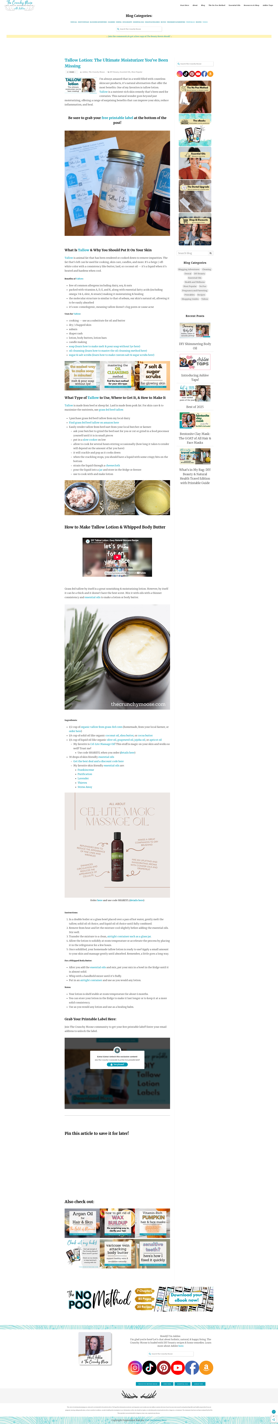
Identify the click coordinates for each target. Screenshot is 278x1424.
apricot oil (155, 739)
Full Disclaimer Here (156, 1420)
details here (127, 752)
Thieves (82, 782)
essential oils (92, 597)
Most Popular (136, 72)
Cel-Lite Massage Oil (102, 744)
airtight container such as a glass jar (129, 936)
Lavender (83, 778)
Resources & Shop (251, 5)
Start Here (184, 5)
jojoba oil (139, 739)
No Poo (202, 286)
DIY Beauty (114, 72)
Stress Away (85, 787)
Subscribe (167, 1384)
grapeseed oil (125, 739)
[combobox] (139, 29)
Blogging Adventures (188, 269)
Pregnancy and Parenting (194, 290)
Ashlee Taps (268, 5)
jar (101, 469)
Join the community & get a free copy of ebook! (139, 36)
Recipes (201, 295)
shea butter (127, 735)
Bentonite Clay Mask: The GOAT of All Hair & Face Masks (195, 438)
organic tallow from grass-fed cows (101, 726)
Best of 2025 (195, 407)
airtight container (91, 980)
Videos (204, 299)
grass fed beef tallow (111, 409)
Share (72, 72)
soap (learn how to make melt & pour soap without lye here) (104, 346)
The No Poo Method (217, 5)
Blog (203, 5)
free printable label (117, 118)
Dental (188, 273)
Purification (85, 774)
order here (75, 731)
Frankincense (86, 769)
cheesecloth (113, 465)
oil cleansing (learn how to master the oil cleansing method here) (108, 350)
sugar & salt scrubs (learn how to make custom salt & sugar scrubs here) (111, 354)
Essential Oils (234, 5)
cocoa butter (145, 735)
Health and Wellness (195, 282)
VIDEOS (205, 22)
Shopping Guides (190, 299)
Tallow (103, 91)
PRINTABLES (190, 22)
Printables (190, 295)
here (100, 900)
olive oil (111, 739)
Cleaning (206, 269)
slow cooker (90, 439)
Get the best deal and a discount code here (98, 761)
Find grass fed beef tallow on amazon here (94, 422)
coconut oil (112, 735)
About (195, 5)
